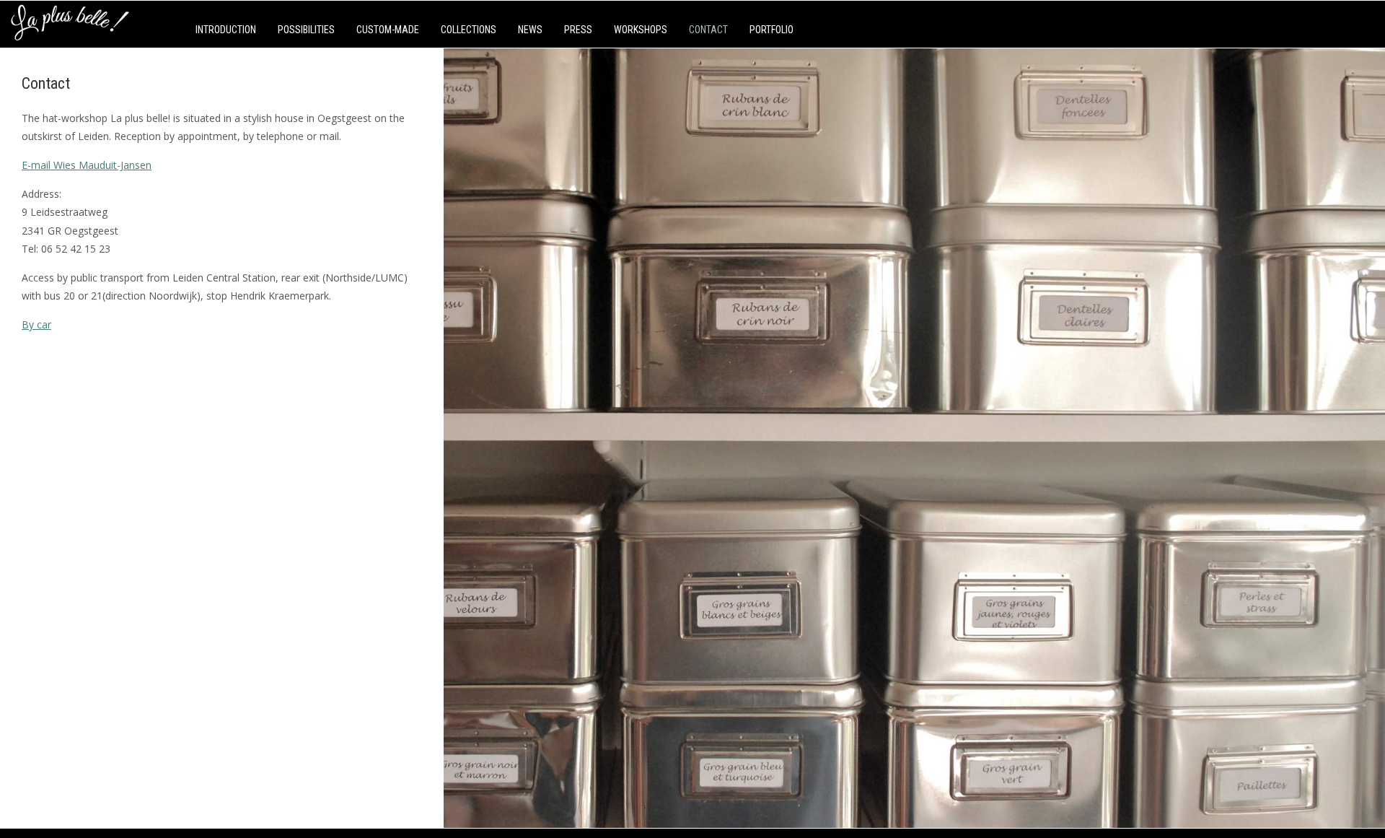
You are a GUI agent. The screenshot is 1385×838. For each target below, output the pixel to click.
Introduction (225, 29)
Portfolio (771, 29)
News (530, 29)
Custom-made (387, 29)
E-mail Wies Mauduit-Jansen (86, 165)
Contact (708, 29)
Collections (468, 29)
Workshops (640, 29)
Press (578, 29)
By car (36, 324)
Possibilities (306, 29)
